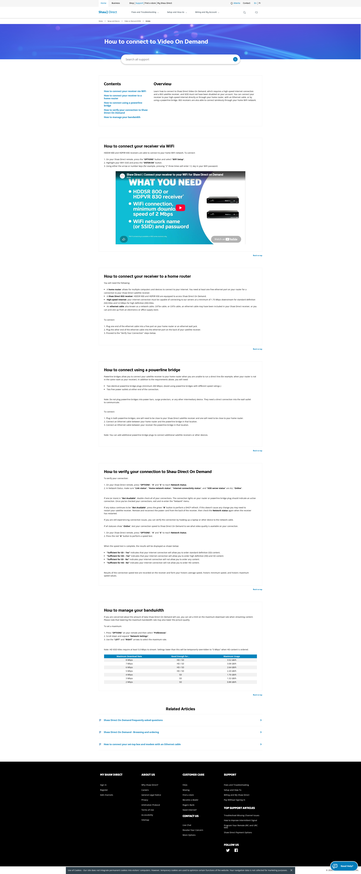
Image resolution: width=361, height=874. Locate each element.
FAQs (185, 785)
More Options (189, 835)
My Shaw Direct (164, 3)
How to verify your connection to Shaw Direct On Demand (126, 111)
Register (104, 790)
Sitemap (145, 820)
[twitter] (228, 851)
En (255, 3)
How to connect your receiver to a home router (123, 97)
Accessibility (147, 815)
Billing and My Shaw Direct (236, 795)
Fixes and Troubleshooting (236, 785)
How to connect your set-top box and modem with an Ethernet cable (142, 744)
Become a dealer (190, 799)
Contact (246, 3)
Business (116, 3)
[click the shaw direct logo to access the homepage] (108, 12)
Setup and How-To (232, 790)
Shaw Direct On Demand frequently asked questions (133, 720)
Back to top (257, 255)
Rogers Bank (188, 805)
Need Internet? (190, 810)
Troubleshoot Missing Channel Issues (241, 815)
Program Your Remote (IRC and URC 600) (241, 826)
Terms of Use (147, 810)
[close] (290, 870)
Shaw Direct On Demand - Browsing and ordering (131, 732)
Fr (260, 3)
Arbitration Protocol (150, 805)
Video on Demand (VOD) (133, 21)
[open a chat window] (256, 12)
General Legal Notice (151, 795)
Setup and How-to (114, 21)
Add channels (106, 795)
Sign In (103, 785)
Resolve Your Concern (193, 830)
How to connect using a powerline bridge (123, 104)
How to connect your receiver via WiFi (125, 91)
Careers (145, 790)
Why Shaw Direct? (149, 785)
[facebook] (236, 851)
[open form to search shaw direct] (244, 12)
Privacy (144, 799)
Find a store (150, 3)
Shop (131, 3)
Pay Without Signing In (234, 799)
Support (139, 3)
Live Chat (187, 825)
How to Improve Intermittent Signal (240, 820)
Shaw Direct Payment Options (238, 832)
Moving (186, 790)
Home (103, 3)
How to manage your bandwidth (122, 117)
